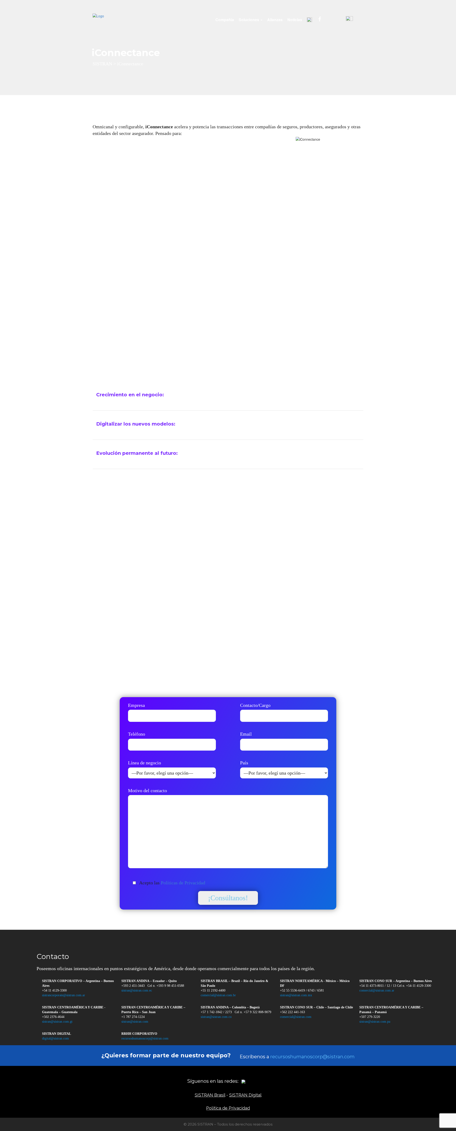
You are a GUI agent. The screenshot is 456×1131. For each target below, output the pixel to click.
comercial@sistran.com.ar (376, 990)
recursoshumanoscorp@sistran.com (144, 1038)
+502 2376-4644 (53, 1017)
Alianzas (275, 19)
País (244, 762)
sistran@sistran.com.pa (374, 1021)
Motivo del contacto (147, 790)
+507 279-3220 (369, 1017)
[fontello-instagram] (258, 1081)
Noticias (294, 19)
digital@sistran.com (55, 1038)
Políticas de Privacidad (183, 882)
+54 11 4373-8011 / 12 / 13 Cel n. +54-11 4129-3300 (395, 985)
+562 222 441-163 (292, 1012)
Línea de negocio (144, 762)
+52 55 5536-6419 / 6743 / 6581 (302, 990)
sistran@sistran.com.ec (136, 990)
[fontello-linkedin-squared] (266, 1081)
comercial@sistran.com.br (218, 995)
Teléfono (136, 734)
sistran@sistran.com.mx (296, 995)
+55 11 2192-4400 (213, 990)
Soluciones (249, 19)
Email (246, 734)
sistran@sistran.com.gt (57, 1021)
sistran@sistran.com (134, 1021)
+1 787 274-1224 (133, 1017)
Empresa (136, 705)
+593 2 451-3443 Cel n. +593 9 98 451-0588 (152, 985)
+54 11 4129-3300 (54, 990)
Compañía (224, 19)
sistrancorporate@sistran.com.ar (63, 995)
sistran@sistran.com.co (216, 1017)
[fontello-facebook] (251, 1081)
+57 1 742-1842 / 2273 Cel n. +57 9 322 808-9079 (236, 1012)
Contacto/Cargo (255, 705)
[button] (228, 395)
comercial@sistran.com (295, 1017)
